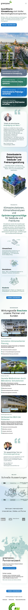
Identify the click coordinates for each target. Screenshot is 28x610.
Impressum (5, 599)
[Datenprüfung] (11, 493)
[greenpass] (6, 3)
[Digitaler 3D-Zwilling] (21, 493)
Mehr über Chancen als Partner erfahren (12, 579)
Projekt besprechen (9, 25)
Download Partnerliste (10, 568)
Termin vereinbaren (14, 297)
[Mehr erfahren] (12, 44)
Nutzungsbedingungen (20, 599)
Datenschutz (11, 599)
